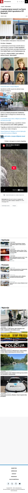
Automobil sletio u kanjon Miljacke (10, 86)
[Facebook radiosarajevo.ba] (8, 483)
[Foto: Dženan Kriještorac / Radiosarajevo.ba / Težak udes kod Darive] (2, 37)
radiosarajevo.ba (18, 488)
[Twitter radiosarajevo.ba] (12, 483)
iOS (22, 199)
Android (19, 199)
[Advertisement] (14, 222)
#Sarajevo (14, 205)
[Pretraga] (19, 1)
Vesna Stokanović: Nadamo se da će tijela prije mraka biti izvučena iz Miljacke (13, 132)
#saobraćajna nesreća (6, 205)
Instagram (17, 200)
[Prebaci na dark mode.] (17, 1)
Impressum (14, 471)
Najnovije (5, 307)
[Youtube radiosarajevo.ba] (19, 483)
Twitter (9, 200)
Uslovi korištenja (14, 479)
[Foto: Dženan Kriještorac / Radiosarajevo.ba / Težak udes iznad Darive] (25, 37)
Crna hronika (8, 6)
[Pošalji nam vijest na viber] (16, 483)
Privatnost (14, 476)
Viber (5, 201)
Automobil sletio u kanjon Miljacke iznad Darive (13, 137)
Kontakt (14, 473)
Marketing (14, 468)
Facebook (13, 200)
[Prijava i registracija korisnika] (21, 1)
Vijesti (2, 6)
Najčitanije (5, 240)
